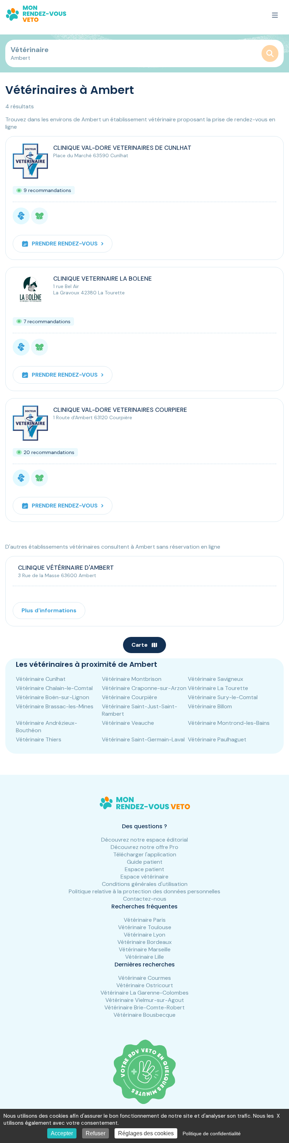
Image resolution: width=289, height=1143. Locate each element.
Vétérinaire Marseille (145, 949)
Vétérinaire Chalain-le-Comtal (54, 688)
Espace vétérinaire (144, 876)
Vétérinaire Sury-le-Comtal (223, 697)
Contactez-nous (144, 898)
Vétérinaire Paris (145, 920)
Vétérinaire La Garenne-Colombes (144, 992)
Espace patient (144, 869)
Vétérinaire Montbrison (131, 679)
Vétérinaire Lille (144, 956)
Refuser (95, 1133)
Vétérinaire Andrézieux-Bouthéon (46, 726)
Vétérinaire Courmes (144, 978)
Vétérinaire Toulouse (144, 927)
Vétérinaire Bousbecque (144, 1015)
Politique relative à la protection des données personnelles (144, 891)
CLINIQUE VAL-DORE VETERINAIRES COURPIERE (120, 410)
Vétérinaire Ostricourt (144, 985)
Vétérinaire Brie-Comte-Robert (144, 1007)
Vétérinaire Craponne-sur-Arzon (144, 688)
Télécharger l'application (144, 854)
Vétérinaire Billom (210, 706)
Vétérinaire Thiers (38, 739)
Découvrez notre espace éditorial (144, 839)
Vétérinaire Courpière (129, 697)
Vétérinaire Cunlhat (41, 679)
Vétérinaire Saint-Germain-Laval (143, 739)
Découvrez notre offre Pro (144, 847)
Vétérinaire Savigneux (215, 679)
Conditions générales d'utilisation (144, 884)
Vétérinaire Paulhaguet (217, 739)
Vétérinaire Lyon (144, 934)
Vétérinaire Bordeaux (144, 942)
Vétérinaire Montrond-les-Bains (229, 723)
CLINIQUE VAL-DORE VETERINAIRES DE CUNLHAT (122, 148)
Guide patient (144, 862)
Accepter (62, 1133)
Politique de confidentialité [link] (212, 1133)
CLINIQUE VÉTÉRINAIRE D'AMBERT (66, 568)
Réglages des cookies (146, 1133)
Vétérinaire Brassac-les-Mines (54, 706)
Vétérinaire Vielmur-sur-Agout (144, 1000)
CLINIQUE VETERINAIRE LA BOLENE (102, 278)
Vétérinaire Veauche (128, 723)
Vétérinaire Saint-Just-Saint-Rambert (139, 710)
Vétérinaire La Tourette (218, 688)
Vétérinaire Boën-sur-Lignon (52, 697)
